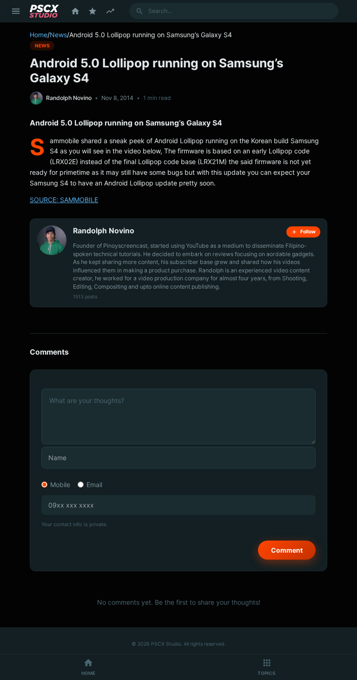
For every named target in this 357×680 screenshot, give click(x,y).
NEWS (42, 45)
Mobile (60, 485)
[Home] (75, 11)
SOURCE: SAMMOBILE (64, 200)
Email (94, 485)
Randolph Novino (69, 97)
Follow (308, 232)
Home (38, 35)
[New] (110, 11)
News (58, 35)
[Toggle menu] (15, 11)
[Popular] (92, 11)
